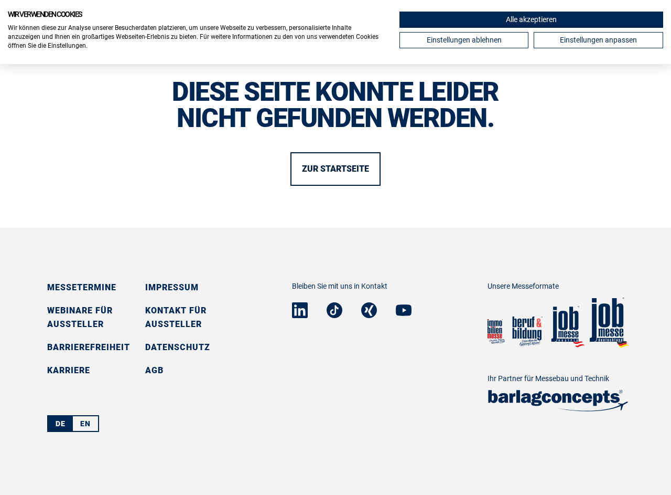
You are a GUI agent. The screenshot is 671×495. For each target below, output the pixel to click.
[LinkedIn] (300, 314)
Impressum (172, 287)
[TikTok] (334, 314)
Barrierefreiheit (88, 347)
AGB (154, 370)
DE (61, 423)
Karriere (68, 370)
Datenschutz (177, 347)
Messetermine (81, 287)
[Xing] (369, 314)
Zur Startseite (335, 169)
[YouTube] (404, 312)
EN (85, 423)
